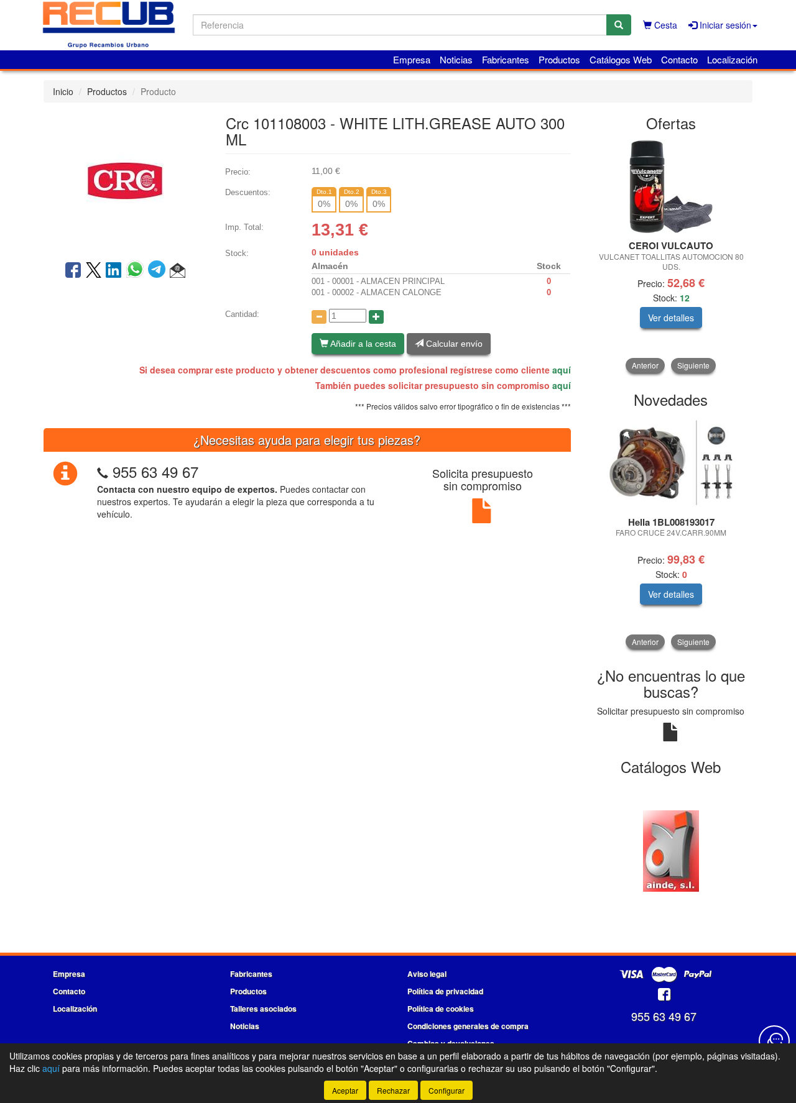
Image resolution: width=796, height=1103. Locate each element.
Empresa (411, 59)
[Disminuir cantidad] (319, 317)
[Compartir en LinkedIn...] (114, 271)
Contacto (679, 59)
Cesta (664, 25)
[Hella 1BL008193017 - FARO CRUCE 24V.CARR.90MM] (671, 462)
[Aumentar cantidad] (376, 317)
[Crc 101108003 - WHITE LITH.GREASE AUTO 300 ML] (125, 180)
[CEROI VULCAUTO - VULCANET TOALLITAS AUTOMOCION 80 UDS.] (671, 186)
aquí (561, 370)
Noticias (456, 59)
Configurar (446, 1090)
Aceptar (345, 1090)
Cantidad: (242, 314)
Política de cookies (440, 1008)
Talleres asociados (263, 1008)
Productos (559, 59)
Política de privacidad (445, 991)
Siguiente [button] (693, 365)
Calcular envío (453, 344)
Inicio (63, 91)
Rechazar (393, 1090)
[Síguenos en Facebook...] (664, 995)
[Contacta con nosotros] (774, 1040)
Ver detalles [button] (671, 317)
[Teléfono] (102, 471)
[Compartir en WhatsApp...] (137, 271)
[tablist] (671, 256)
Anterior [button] (645, 365)
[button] (177, 271)
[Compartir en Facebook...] (73, 271)
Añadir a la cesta (362, 344)
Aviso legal (427, 973)
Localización (732, 59)
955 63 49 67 (155, 471)
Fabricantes (505, 59)
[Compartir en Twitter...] (93, 271)
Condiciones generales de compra (468, 1026)
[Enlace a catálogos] (671, 850)
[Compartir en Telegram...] (159, 271)
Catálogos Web (621, 59)
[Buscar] (618, 24)
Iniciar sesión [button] (724, 25)
